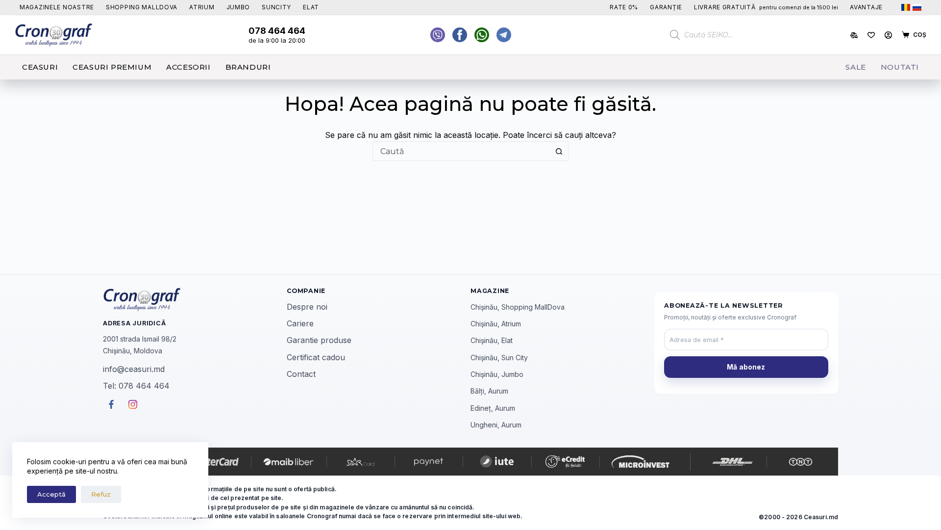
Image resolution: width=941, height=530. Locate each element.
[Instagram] (503, 34)
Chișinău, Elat (491, 340)
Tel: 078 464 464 (136, 386)
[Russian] (917, 7)
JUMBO (238, 7)
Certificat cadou (316, 357)
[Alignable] (459, 34)
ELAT (311, 7)
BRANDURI (248, 67)
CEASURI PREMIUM (112, 67)
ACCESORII (188, 67)
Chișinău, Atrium (495, 323)
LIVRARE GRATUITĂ (766, 7)
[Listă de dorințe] (871, 35)
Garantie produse (319, 340)
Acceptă (51, 494)
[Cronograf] (195, 299)
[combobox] (461, 151)
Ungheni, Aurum (495, 425)
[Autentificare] (888, 35)
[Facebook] (481, 34)
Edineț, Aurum (492, 408)
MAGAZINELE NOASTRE (57, 7)
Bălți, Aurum (489, 391)
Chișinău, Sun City (499, 357)
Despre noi (307, 307)
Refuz (101, 494)
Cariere (300, 323)
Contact (301, 374)
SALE (855, 67)
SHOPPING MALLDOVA (141, 7)
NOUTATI (900, 67)
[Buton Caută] (558, 151)
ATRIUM (201, 7)
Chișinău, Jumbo (496, 374)
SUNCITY (276, 7)
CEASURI (40, 67)
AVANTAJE (866, 7)
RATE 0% (624, 7)
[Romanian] (905, 7)
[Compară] (854, 35)
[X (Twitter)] (437, 34)
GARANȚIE (666, 7)
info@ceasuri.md (134, 369)
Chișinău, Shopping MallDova (517, 307)
